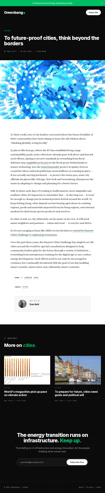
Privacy (90, 487)
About (81, 487)
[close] (102, 3)
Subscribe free (77, 462)
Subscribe (93, 12)
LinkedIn (28, 278)
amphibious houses (38, 162)
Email (36, 278)
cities (7, 31)
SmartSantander (50, 167)
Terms (98, 487)
